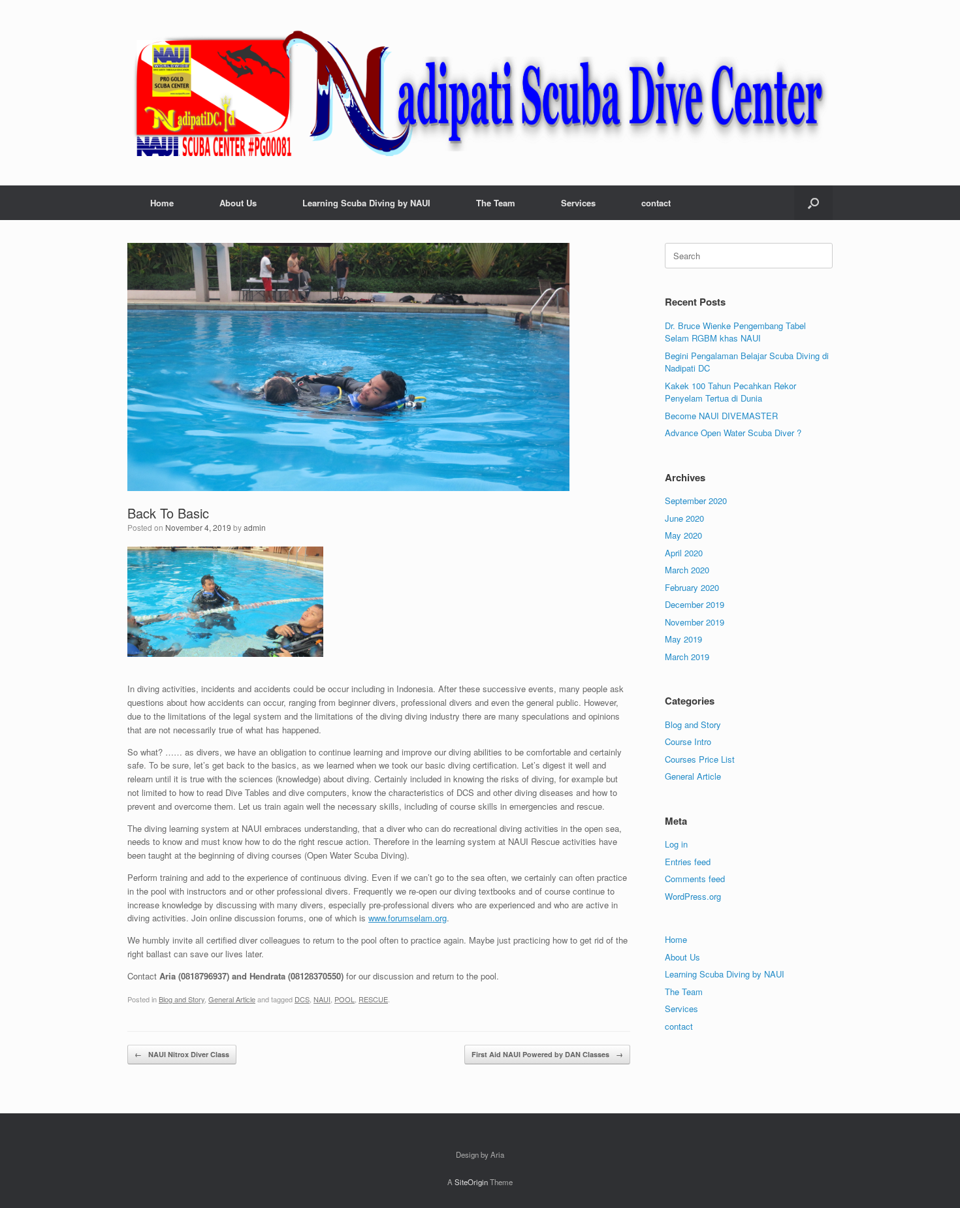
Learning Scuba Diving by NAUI (366, 203)
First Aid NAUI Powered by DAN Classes (547, 1054)
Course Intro (688, 741)
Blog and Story (181, 999)
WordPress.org (693, 896)
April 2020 (684, 553)
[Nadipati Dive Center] (480, 92)
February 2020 (692, 587)
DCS (302, 999)
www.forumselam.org (407, 918)
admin (255, 527)
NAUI (321, 999)
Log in (676, 844)
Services (578, 203)
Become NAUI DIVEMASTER (721, 415)
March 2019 (687, 656)
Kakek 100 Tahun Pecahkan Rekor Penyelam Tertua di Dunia (730, 392)
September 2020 (696, 500)
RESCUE (373, 999)
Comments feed (695, 878)
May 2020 (683, 535)
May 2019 (683, 639)
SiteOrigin (471, 1182)
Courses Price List (700, 759)
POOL (344, 999)
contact (656, 203)
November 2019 (694, 622)
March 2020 (687, 570)
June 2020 (684, 518)
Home (162, 203)
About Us (238, 203)
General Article (231, 999)
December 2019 (694, 604)
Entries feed (688, 861)
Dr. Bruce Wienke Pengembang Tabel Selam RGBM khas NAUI (735, 332)
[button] (813, 202)
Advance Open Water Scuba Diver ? (733, 432)
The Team (495, 203)
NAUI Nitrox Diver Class (182, 1054)
